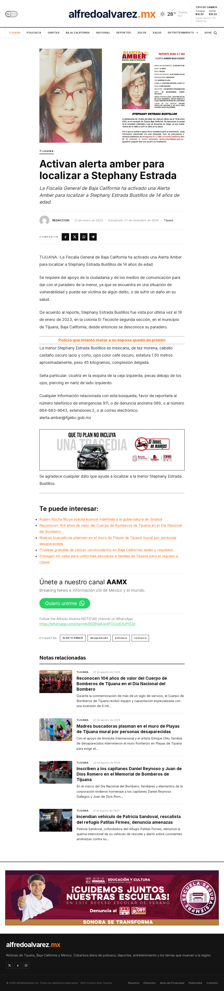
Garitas (54, 32)
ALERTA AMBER (73, 637)
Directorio (150, 982)
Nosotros (133, 982)
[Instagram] (26, 965)
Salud (157, 32)
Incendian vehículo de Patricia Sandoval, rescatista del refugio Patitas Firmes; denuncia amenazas (129, 819)
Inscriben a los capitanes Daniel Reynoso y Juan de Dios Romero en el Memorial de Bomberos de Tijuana (129, 774)
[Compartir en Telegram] (93, 237)
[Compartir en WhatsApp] (84, 237)
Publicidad (195, 982)
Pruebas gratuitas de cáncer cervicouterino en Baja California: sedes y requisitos (106, 550)
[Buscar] (215, 32)
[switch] (11, 14)
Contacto (212, 982)
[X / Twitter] (9, 965)
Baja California (78, 32)
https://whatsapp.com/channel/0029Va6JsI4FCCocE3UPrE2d (87, 624)
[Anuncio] (112, 449)
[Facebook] (17, 965)
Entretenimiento (183, 32)
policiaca (121, 637)
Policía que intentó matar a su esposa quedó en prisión (112, 340)
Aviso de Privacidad (172, 982)
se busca (140, 637)
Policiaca (34, 32)
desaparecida (99, 637)
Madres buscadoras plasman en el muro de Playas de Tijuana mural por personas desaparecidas (128, 729)
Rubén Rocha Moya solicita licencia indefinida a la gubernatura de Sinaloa (100, 519)
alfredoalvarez (112, 14)
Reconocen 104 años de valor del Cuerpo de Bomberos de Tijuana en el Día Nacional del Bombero (122, 684)
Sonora (210, 32)
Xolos (142, 32)
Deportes (123, 32)
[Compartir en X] (74, 237)
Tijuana (14, 32)
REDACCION (60, 220)
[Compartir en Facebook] (65, 237)
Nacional (103, 32)
